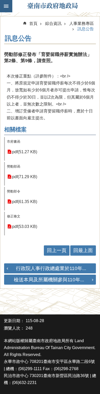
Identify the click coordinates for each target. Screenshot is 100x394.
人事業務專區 (81, 23)
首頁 (33, 23)
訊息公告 (85, 29)
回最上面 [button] (83, 250)
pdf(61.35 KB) (24, 201)
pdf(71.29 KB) (24, 177)
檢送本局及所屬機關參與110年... (49, 279)
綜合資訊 (53, 23)
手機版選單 (6, 6)
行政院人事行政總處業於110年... (51, 268)
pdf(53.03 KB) (24, 226)
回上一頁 (56, 250)
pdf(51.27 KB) (24, 152)
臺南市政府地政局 (52, 6)
